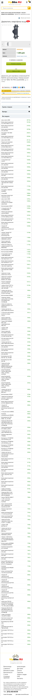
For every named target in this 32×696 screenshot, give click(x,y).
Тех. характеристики (6, 90)
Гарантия (28, 90)
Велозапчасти (7, 672)
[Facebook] (15, 87)
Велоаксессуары (8, 670)
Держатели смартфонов (23, 93)
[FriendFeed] (21, 87)
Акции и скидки (22, 674)
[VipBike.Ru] (16, 657)
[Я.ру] (12, 87)
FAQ (18, 676)
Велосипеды (7, 666)
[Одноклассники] (19, 87)
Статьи (5, 674)
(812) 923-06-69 (12, 691)
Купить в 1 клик (16, 71)
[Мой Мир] (22, 87)
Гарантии (20, 672)
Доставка (23, 90)
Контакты (20, 678)
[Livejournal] (24, 87)
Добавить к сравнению (17, 60)
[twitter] (17, 87)
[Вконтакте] (14, 87)
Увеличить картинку (7, 25)
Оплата (19, 670)
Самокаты (6, 668)
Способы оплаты (15, 90)
